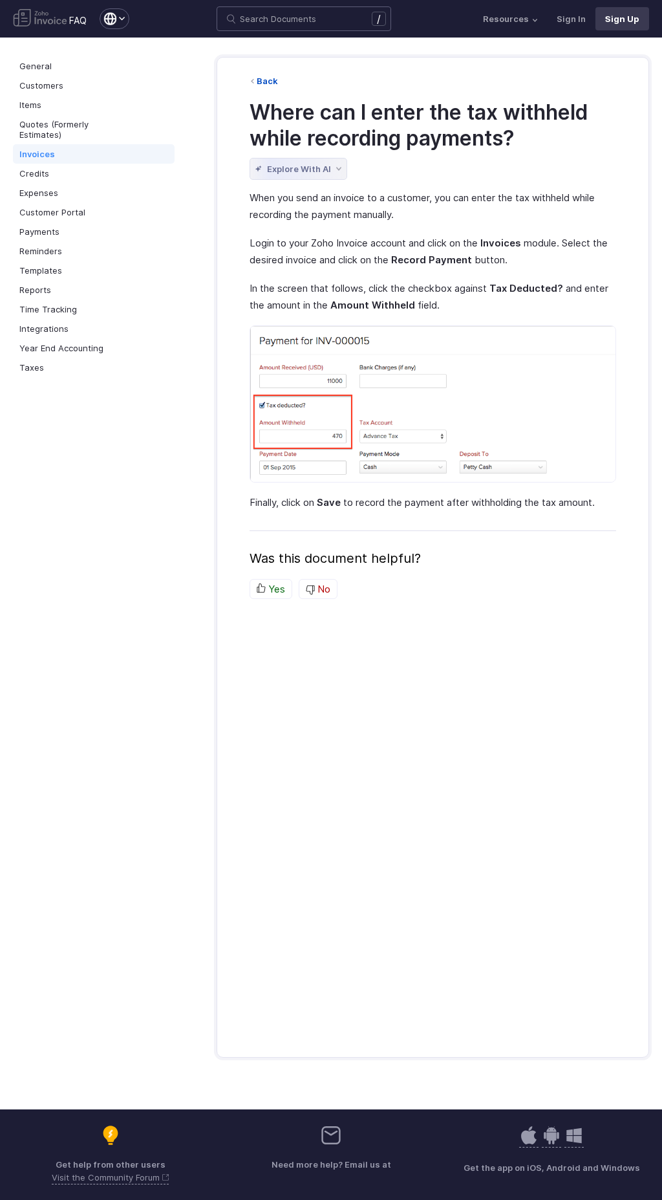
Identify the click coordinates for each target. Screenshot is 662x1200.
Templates (40, 270)
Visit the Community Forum (107, 1177)
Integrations (44, 328)
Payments (39, 231)
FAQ (78, 20)
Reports (35, 290)
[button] (108, 18)
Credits (34, 173)
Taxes (31, 367)
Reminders (40, 251)
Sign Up (622, 19)
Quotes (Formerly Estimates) (54, 129)
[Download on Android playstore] (529, 1142)
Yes (275, 589)
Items (30, 105)
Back (267, 81)
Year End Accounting (61, 348)
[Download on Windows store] (574, 1142)
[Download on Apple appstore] (551, 1142)
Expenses (38, 193)
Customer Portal (52, 212)
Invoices (37, 154)
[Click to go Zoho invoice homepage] (40, 18)
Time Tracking (48, 309)
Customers (41, 85)
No (322, 589)
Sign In (571, 19)
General (35, 66)
